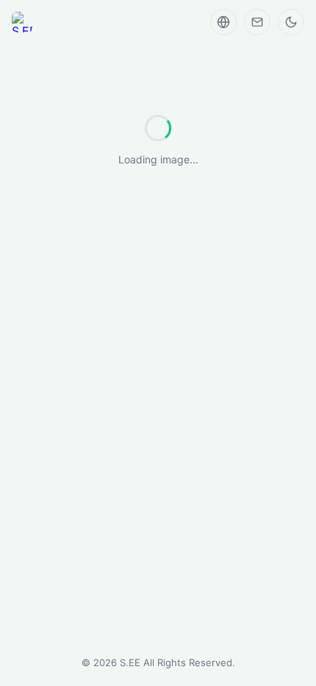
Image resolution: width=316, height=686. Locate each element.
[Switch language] (223, 22)
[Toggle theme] (291, 22)
